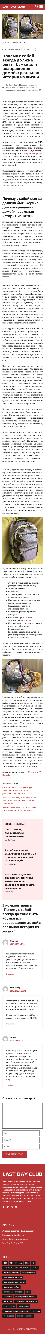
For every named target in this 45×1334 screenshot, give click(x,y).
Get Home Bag (11, 85)
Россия (18, 1263)
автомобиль (27, 85)
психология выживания (26, 1301)
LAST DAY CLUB (13, 6)
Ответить (10, 974)
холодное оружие (25, 1316)
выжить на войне (11, 1287)
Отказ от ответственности (15, 1239)
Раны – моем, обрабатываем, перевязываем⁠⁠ (14, 833)
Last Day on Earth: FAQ (12, 1243)
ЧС (40, 90)
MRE (19, 85)
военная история (11, 1272)
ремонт (15, 87)
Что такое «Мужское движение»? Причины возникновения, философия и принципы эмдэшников (20, 881)
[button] (37, 7)
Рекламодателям (10, 1231)
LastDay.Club (10, 840)
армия (34, 1268)
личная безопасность (13, 1292)
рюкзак (22, 87)
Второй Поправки (33, 153)
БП (11, 1263)
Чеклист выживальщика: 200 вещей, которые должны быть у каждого (20, 808)
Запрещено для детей (13, 1235)
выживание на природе (14, 1282)
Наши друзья (27, 1231)
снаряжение (31, 87)
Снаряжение (29, 49)
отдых (8, 87)
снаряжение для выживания (18, 90)
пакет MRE (27, 620)
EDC (5, 1263)
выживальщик (28, 1272)
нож (35, 85)
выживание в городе (13, 1277)
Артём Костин (19, 42)
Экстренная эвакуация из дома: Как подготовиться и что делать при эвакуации (20, 800)
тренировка (9, 1316)
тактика (36, 1311)
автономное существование (16, 1268)
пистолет (8, 1301)
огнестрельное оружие (25, 1296)
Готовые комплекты (12, 49)
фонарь (35, 90)
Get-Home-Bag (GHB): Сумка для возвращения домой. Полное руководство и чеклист (17, 790)
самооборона (9, 1306)
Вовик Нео (9, 892)
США (27, 1263)
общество (8, 1296)
